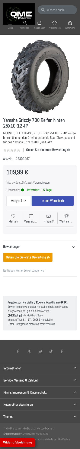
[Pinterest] (62, 351)
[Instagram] (40, 351)
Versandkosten (41, 182)
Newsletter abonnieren (18, 404)
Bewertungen (11, 246)
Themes (8, 416)
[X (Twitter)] (29, 351)
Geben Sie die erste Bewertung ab (48, 149)
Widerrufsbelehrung (17, 442)
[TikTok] (51, 351)
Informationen (12, 368)
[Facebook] (18, 351)
